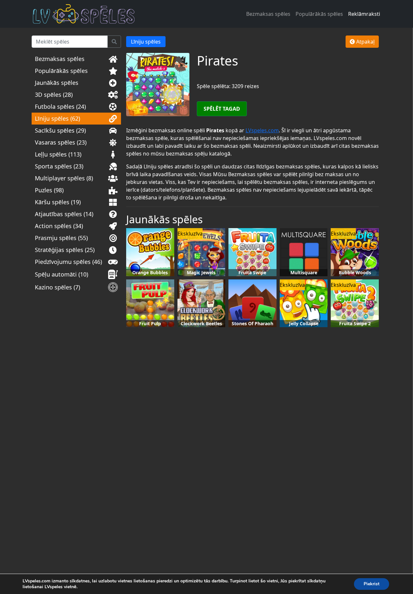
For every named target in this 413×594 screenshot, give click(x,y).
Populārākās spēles (319, 13)
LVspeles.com (262, 130)
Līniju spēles (146, 41)
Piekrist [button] (371, 584)
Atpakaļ (365, 41)
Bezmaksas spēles (268, 13)
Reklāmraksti (364, 13)
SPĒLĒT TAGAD (222, 108)
